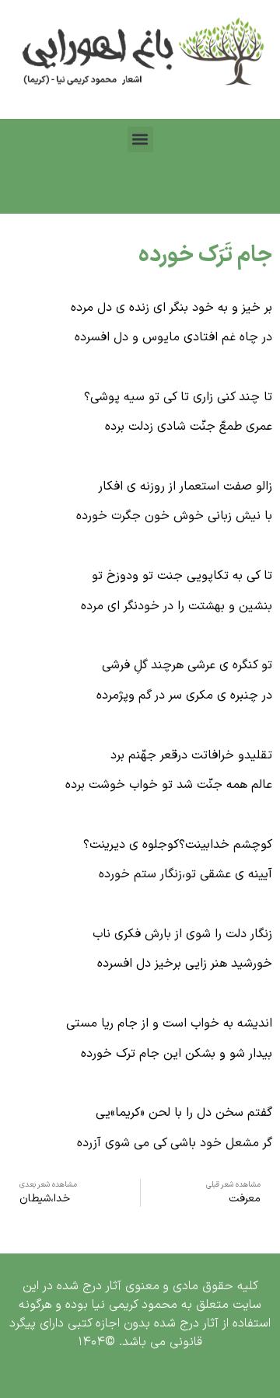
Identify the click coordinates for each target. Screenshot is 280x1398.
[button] (140, 139)
